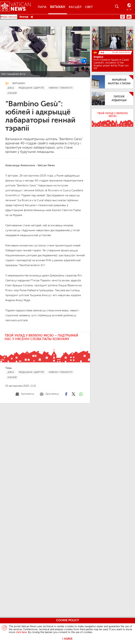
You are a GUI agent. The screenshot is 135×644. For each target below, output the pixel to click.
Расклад (129, 17)
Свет (89, 7)
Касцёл (75, 7)
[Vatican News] (18, 7)
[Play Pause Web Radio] (33, 17)
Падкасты (122, 17)
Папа (42, 7)
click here (21, 632)
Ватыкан (57, 7)
